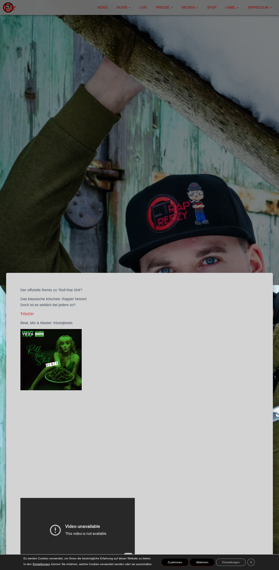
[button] (129, 7)
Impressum (258, 7)
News (102, 7)
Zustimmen (175, 562)
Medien (189, 7)
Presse (163, 7)
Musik (122, 7)
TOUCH (26, 314)
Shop (212, 7)
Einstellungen (41, 564)
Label (231, 7)
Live (143, 7)
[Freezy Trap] (9, 7)
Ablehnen (202, 562)
